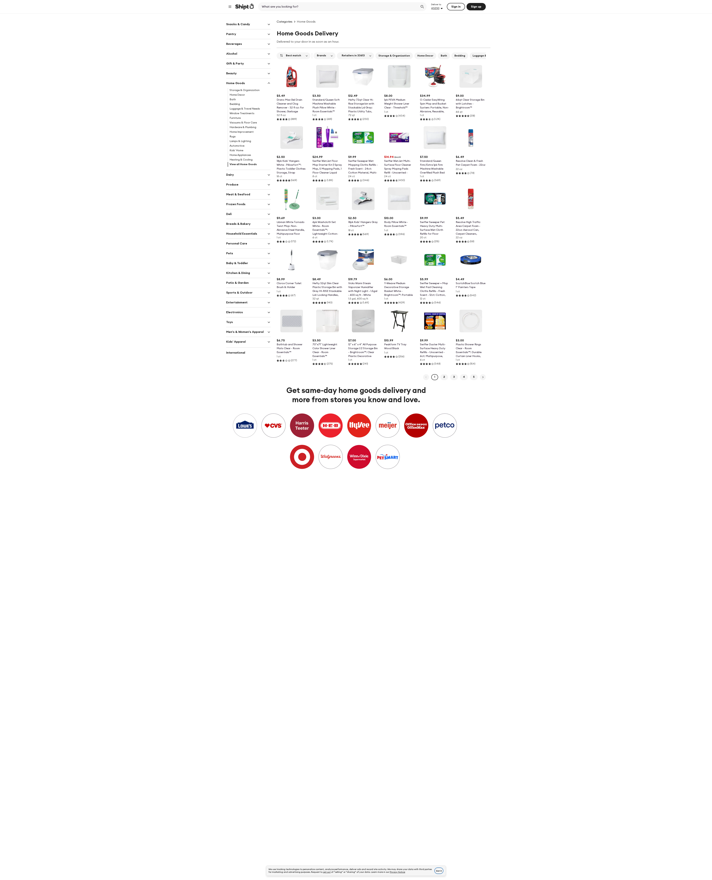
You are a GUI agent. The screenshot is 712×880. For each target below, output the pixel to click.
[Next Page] (483, 377)
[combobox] (338, 6)
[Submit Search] (422, 6)
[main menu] (230, 6)
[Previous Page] (426, 377)
